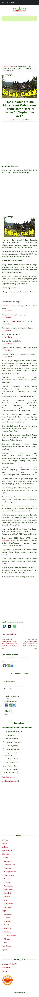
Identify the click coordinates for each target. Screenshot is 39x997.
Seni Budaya (8, 928)
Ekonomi (7, 918)
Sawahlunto (8, 893)
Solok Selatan (8, 903)
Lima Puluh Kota (9, 864)
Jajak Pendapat (7, 850)
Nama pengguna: (9, 681)
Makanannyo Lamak (12, 746)
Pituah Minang (6, 946)
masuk (12, 658)
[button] (4, 665)
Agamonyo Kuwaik (11, 769)
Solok (5, 900)
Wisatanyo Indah (10, 766)
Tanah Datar (8, 907)
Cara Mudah (8, 914)
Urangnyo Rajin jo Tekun (13, 731)
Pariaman (7, 879)
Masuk (7, 711)
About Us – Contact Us (9, 964)
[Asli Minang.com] (19, 9)
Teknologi (7, 939)
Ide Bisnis (13, 634)
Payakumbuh (8, 886)
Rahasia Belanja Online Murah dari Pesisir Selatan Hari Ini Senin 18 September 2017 (10, 643)
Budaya (4, 843)
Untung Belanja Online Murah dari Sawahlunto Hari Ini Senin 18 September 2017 (29, 643)
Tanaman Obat (11, 935)
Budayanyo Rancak (11, 762)
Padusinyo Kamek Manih (13, 742)
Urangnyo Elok (10, 735)
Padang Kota (8, 868)
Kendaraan (17, 321)
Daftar (6, 714)
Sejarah (4, 949)
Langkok (4, 910)
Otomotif (6, 925)
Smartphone (11, 315)
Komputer (5, 306)
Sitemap (4, 971)
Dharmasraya (8, 861)
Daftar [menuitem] (12, 2)
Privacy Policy (6, 967)
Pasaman (7, 882)
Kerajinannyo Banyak (12, 749)
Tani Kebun (7, 932)
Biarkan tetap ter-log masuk (12, 697)
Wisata (6, 942)
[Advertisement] (19, 43)
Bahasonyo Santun (11, 738)
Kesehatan (7, 921)
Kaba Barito (5, 854)
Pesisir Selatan (9, 889)
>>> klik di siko (7, 311)
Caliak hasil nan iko (8, 777)
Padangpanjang (9, 875)
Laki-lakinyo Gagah (11, 759)
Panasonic (5, 540)
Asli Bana (5, 840)
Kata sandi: (7, 689)
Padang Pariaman (10, 872)
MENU (34, 19)
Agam (6, 857)
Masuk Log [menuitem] (4, 2)
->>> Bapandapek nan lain (10, 781)
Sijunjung (7, 896)
